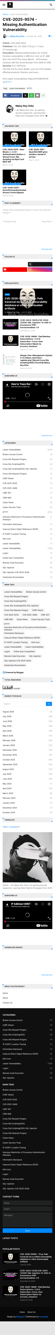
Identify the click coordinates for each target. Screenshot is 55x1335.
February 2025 (27, 798)
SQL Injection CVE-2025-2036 (27, 572)
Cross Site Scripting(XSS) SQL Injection (27, 469)
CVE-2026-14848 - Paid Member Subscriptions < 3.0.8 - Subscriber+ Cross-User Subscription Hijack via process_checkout (35, 341)
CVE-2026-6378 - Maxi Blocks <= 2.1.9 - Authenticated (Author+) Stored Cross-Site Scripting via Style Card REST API (14, 155)
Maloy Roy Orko (24, 105)
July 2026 (27, 716)
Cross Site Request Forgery (27, 459)
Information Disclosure (27, 524)
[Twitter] (25, 95)
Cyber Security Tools (27, 507)
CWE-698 (27, 497)
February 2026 (27, 740)
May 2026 (27, 726)
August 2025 (27, 769)
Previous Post (10, 221)
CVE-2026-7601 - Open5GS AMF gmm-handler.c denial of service (38, 153)
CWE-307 (27, 493)
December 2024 (27, 808)
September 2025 (27, 764)
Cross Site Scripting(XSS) (27, 464)
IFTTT (9, 82)
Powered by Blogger (14, 672)
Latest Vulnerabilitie (27, 543)
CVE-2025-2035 (27, 483)
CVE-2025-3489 (27, 488)
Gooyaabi (43, 1316)
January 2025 (27, 803)
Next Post (46, 221)
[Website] (40, 275)
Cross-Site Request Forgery (27, 473)
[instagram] (40, 269)
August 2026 (27, 711)
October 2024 (27, 812)
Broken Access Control (27, 454)
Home (5, 14)
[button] (3, 5)
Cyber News (27, 502)
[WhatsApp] (31, 95)
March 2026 (27, 735)
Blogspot (20, 1316)
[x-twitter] (40, 264)
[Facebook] (15, 264)
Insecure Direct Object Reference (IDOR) (27, 529)
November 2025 (27, 755)
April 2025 (27, 788)
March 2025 (27, 793)
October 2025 (27, 760)
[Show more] (43, 95)
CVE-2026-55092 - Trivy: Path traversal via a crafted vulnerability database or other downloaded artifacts (36, 1258)
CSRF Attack (27, 478)
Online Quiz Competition (27, 558)
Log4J (27, 553)
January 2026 (27, 745)
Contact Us (7, 1002)
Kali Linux (27, 539)
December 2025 (27, 750)
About (5, 998)
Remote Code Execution (27, 563)
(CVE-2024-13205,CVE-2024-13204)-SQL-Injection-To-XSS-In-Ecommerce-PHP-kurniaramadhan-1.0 (36, 324)
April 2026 (27, 731)
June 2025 (27, 779)
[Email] (37, 95)
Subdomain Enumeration (27, 577)
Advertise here (47, 249)
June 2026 (27, 721)
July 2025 (27, 774)
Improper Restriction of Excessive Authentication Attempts (27, 518)
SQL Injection (27, 567)
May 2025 (27, 784)
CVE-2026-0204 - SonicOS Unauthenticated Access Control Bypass (14, 190)
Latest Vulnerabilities (19, 14)
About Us (31, 1312)
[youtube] (15, 269)
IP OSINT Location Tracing (27, 534)
